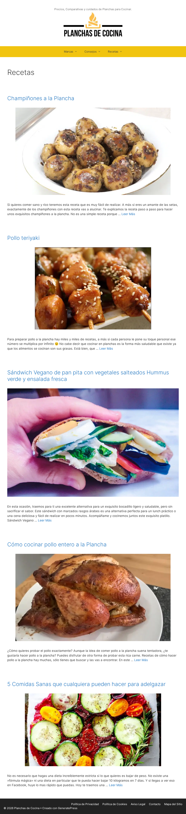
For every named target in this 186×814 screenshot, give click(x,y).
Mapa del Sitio (173, 804)
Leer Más (128, 214)
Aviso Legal (138, 804)
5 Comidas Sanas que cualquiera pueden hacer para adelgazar (86, 684)
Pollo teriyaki (23, 238)
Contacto (155, 804)
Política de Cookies (114, 804)
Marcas (68, 51)
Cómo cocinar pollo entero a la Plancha (57, 544)
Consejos (90, 51)
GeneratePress (67, 808)
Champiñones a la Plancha (40, 98)
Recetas (113, 51)
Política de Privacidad (85, 804)
